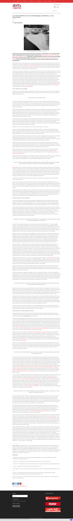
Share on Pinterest (20, 484)
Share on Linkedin (18, 484)
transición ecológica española (27, 86)
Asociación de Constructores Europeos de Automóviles (36, 328)
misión (32, 67)
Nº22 (24, 485)
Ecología (22, 485)
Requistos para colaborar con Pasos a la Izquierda (19, 501)
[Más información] (30, 519)
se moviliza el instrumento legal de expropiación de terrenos (39, 410)
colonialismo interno (52, 417)
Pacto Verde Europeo (55, 84)
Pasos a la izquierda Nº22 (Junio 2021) (22, 486)
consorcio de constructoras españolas (27, 378)
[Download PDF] (12, 21)
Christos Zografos (18, 485)
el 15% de (37, 383)
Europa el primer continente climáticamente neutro (31, 65)
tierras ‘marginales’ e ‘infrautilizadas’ (32, 385)
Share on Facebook (13, 484)
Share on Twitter (16, 484)
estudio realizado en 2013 (52, 257)
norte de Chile (23, 340)
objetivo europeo (19, 326)
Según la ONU (14, 167)
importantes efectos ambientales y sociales (37, 331)
